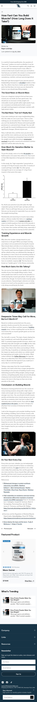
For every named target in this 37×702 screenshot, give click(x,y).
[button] (28, 6)
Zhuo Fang (14, 490)
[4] (26, 343)
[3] (20, 261)
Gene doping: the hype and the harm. (15, 522)
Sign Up (18, 674)
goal (17, 468)
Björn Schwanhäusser (18, 488)
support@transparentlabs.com (9, 686)
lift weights (27, 153)
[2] (18, 168)
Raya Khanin (23, 490)
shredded (22, 83)
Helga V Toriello (17, 524)
